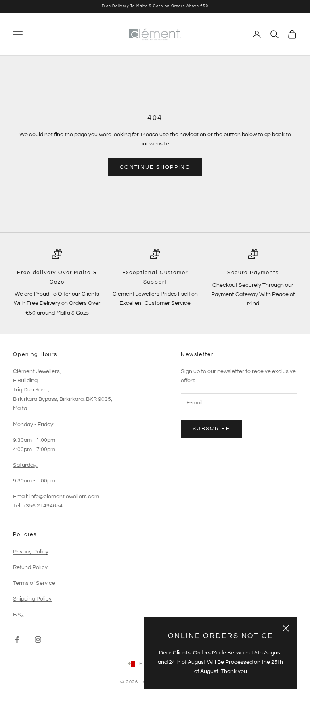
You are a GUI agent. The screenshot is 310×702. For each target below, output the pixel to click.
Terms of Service (34, 583)
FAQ (18, 614)
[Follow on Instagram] (38, 640)
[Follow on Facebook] (17, 640)
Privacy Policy (30, 552)
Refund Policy (30, 567)
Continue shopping (155, 167)
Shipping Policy (32, 599)
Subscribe (211, 428)
